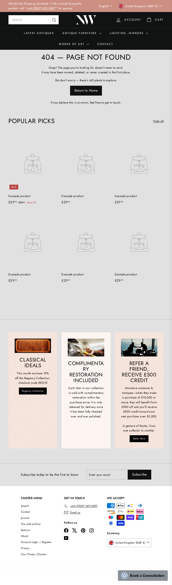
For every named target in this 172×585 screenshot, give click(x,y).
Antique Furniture (80, 33)
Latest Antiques (39, 33)
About (24, 536)
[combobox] (33, 19)
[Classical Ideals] (33, 346)
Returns (25, 530)
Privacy (25, 548)
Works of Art (72, 44)
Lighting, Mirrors (127, 33)
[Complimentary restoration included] (86, 347)
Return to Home (86, 90)
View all (158, 121)
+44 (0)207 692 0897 (41, 8)
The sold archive (31, 524)
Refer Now (139, 438)
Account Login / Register (36, 542)
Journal (25, 518)
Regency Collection (33, 391)
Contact (105, 44)
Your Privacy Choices (33, 554)
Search (25, 506)
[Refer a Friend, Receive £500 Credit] (139, 347)
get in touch (112, 102)
